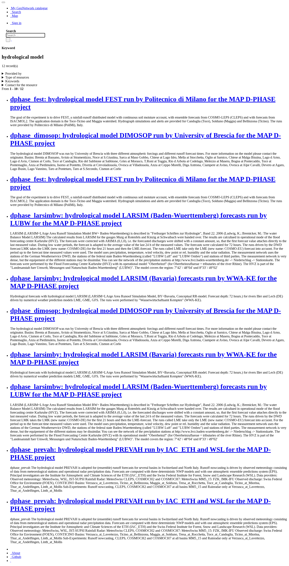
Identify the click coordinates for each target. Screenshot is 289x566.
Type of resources (17, 77)
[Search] (8, 39)
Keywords (12, 81)
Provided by (13, 73)
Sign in (16, 23)
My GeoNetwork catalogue (29, 8)
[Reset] (11, 39)
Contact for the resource (21, 85)
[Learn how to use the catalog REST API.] (10, 560)
